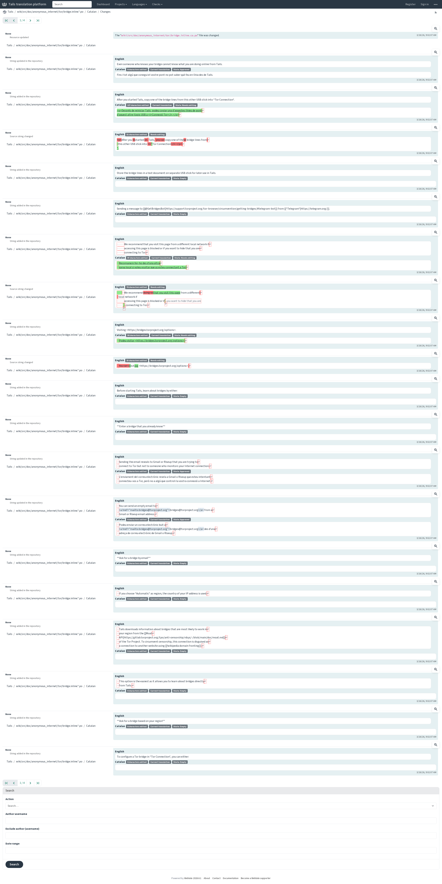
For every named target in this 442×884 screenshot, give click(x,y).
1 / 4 (22, 20)
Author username (16, 814)
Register (410, 4)
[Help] (435, 4)
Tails (10, 11)
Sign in (425, 4)
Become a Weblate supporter (256, 878)
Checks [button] (156, 4)
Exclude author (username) (22, 829)
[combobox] (72, 4)
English (119, 59)
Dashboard (103, 4)
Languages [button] (138, 4)
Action (10, 799)
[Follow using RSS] (435, 12)
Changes (105, 11)
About (207, 878)
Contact (216, 878)
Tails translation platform (27, 4)
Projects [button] (120, 4)
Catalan (92, 11)
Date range (13, 843)
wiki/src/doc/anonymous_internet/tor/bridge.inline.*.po (50, 11)
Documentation (230, 878)
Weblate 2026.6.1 (192, 878)
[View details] (436, 28)
